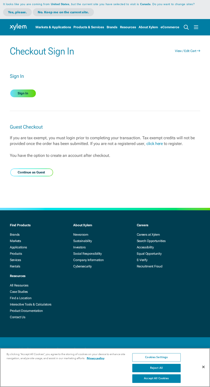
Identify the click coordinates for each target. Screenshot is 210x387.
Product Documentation (26, 311)
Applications (18, 247)
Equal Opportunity (149, 254)
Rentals (15, 266)
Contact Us (17, 317)
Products (16, 254)
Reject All (156, 368)
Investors (79, 247)
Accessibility (145, 247)
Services (15, 260)
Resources (128, 27)
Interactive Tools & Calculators (30, 304)
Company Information (88, 260)
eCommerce (170, 27)
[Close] (203, 366)
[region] (105, 367)
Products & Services (88, 27)
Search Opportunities (151, 241)
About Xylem (148, 27)
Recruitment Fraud (149, 266)
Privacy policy (95, 358)
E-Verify (142, 260)
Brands (112, 27)
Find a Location (20, 298)
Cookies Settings (156, 357)
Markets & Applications (53, 27)
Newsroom (80, 234)
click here (154, 143)
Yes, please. (17, 12)
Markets (15, 241)
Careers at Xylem (148, 234)
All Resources (19, 285)
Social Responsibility (87, 254)
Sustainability (82, 241)
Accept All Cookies (156, 378)
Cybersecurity (82, 266)
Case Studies (19, 292)
